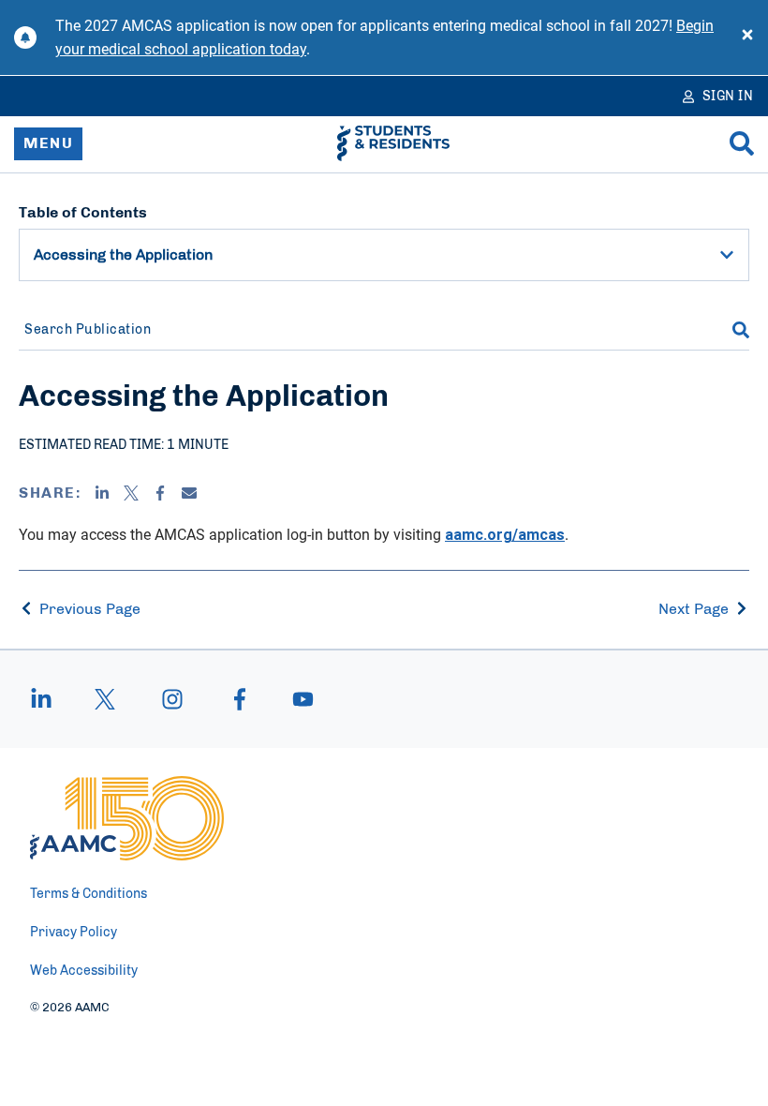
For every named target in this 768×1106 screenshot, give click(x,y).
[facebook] (239, 699)
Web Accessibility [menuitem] (84, 971)
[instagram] (172, 699)
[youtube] (294, 699)
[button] (726, 254)
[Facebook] (160, 493)
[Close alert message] (747, 37)
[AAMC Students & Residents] (393, 143)
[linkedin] (50, 699)
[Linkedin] (102, 493)
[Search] (741, 143)
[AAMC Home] (127, 818)
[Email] (189, 493)
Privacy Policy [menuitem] (73, 932)
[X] (131, 493)
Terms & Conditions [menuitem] (88, 894)
